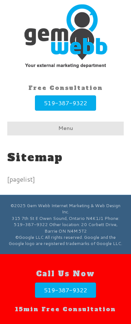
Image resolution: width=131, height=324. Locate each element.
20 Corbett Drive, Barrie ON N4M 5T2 (81, 227)
